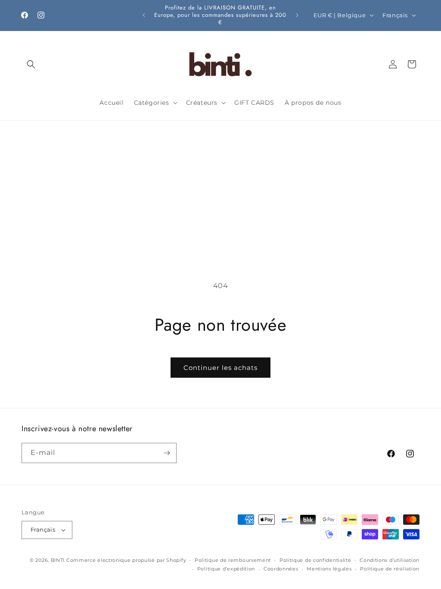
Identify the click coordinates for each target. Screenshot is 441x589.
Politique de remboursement (233, 560)
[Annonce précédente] (143, 15)
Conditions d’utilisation (389, 560)
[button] (31, 64)
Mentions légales (329, 569)
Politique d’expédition (226, 569)
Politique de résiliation (389, 569)
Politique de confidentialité (315, 560)
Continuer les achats (220, 367)
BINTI (58, 560)
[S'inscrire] (166, 453)
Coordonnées (281, 569)
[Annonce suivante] (297, 15)
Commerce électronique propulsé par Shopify (126, 560)
